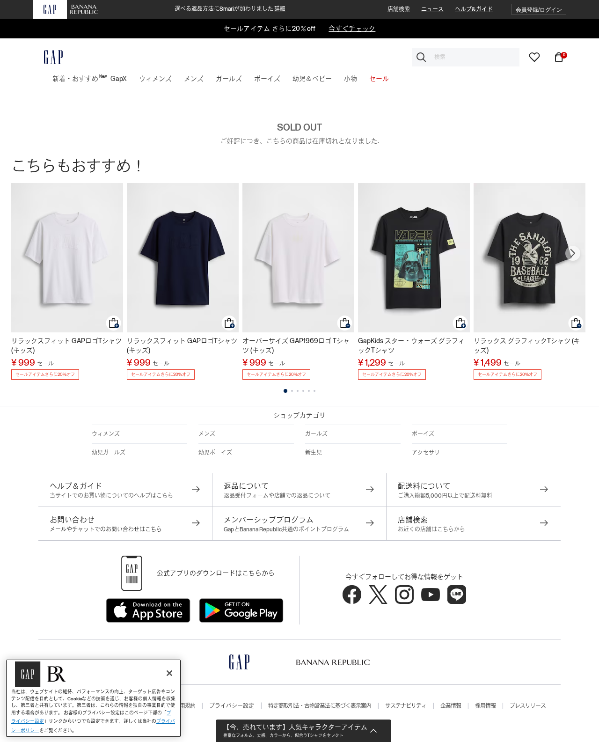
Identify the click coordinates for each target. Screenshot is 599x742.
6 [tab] (314, 391)
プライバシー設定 (231, 706)
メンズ (206, 434)
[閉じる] (169, 673)
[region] (93, 698)
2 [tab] (292, 391)
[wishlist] (534, 56)
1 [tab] (285, 391)
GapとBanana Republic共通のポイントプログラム (286, 529)
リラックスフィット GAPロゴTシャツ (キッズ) (66, 345)
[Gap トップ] (48, 57)
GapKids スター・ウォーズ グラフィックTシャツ (411, 345)
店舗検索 (398, 9)
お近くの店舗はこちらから (431, 529)
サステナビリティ (405, 706)
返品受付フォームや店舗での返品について (277, 495)
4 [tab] (303, 391)
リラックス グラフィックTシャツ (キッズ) (527, 345)
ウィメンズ (106, 434)
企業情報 (450, 706)
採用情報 (485, 706)
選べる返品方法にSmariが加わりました (230, 9)
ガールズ (316, 434)
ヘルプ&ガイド (474, 9)
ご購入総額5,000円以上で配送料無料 (445, 495)
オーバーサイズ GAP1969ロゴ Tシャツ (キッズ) (296, 345)
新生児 (313, 452)
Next (572, 253)
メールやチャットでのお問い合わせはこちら (106, 529)
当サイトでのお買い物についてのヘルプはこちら (111, 495)
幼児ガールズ (108, 452)
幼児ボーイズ (215, 452)
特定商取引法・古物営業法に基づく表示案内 (319, 706)
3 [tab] (298, 391)
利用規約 (185, 706)
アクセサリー (429, 452)
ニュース (432, 9)
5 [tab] (309, 391)
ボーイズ (423, 434)
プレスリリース (528, 706)
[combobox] (465, 57)
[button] (539, 9)
